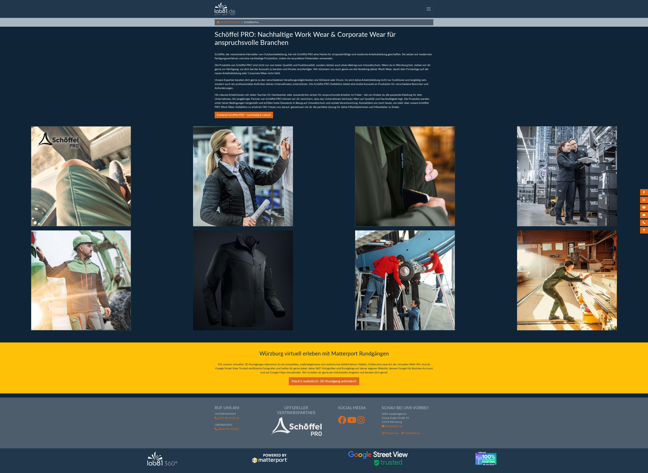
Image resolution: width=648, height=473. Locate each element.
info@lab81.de (393, 426)
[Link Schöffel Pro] (225, 9)
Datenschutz (412, 433)
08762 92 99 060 (228, 429)
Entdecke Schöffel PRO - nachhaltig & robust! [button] (244, 115)
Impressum (392, 433)
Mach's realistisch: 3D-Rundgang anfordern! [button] (324, 381)
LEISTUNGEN (232, 22)
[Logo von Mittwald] (486, 458)
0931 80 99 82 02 (228, 418)
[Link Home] (218, 22)
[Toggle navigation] (428, 9)
